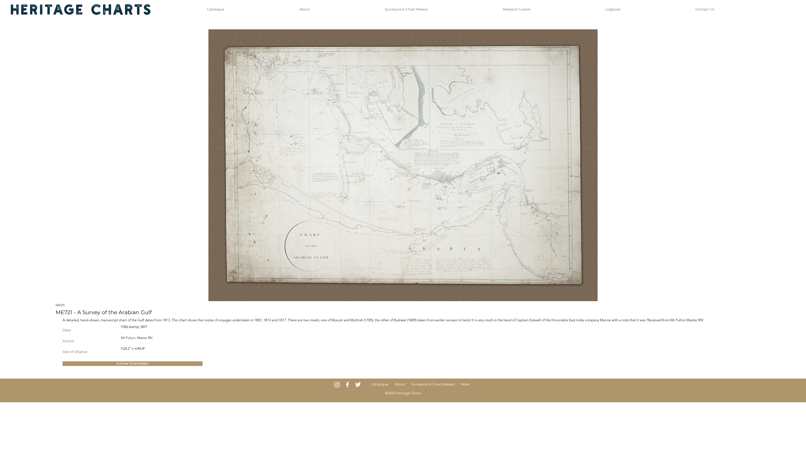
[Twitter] (358, 384)
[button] (215, 9)
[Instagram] (337, 384)
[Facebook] (347, 384)
